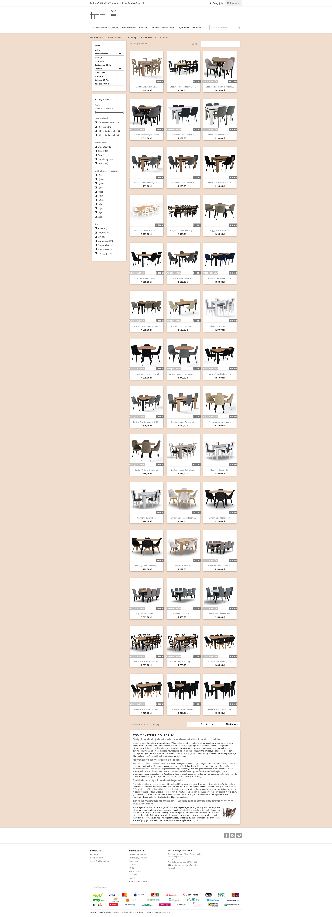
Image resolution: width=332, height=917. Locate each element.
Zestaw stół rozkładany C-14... (183, 87)
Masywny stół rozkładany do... (183, 230)
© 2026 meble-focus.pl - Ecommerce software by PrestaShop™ (117, 912)
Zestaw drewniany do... (146, 87)
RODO (131, 868)
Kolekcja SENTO (102, 80)
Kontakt (132, 878)
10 (100, 192)
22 (100, 216)
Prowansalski (105, 245)
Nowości (154, 27)
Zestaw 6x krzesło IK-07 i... (219, 613)
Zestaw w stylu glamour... (220, 422)
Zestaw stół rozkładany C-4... (183, 709)
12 (100, 196)
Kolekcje (143, 27)
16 (100, 204)
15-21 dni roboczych (108, 135)
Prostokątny (105, 159)
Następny (232, 724)
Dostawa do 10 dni (103, 65)
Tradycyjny (105, 253)
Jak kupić (133, 874)
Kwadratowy (105, 146)
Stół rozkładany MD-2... (146, 278)
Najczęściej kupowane (99, 861)
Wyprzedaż (183, 27)
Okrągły (103, 151)
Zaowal (103, 163)
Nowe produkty (96, 858)
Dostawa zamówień (137, 854)
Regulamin (134, 861)
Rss (232, 835)
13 (211, 724)
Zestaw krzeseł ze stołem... (183, 470)
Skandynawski (105, 249)
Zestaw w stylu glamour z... (183, 326)
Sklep (97, 45)
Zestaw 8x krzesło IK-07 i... (183, 613)
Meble (115, 27)
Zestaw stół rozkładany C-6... (183, 134)
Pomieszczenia (129, 27)
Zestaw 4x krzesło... (183, 565)
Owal (102, 155)
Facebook (226, 835)
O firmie (132, 864)
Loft (101, 236)
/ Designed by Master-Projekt (157, 912)
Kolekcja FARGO (102, 84)
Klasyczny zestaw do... (220, 326)
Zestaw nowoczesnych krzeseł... (220, 87)
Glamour (103, 228)
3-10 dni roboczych (108, 122)
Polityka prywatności (138, 858)
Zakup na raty (135, 871)
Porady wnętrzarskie (138, 881)
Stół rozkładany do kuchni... (183, 422)
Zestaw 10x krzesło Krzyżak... (146, 230)
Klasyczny (104, 232)
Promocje (196, 27)
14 (100, 200)
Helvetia (98, 68)
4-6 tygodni (105, 127)
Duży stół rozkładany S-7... (219, 565)
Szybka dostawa (101, 27)
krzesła (137, 815)
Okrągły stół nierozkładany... (183, 518)
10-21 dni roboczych (109, 131)
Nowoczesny (105, 241)
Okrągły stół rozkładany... (220, 230)
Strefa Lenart (168, 27)
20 (100, 212)
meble (173, 784)
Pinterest (239, 835)
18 (100, 208)
